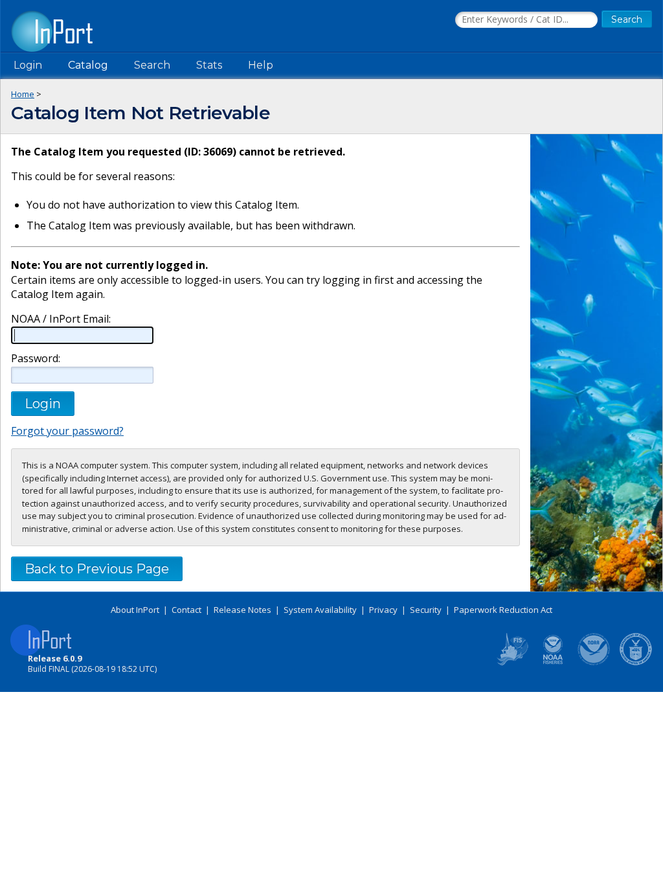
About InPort (135, 609)
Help (260, 65)
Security (426, 609)
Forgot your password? (67, 431)
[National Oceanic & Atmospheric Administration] (594, 663)
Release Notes (242, 609)
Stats (209, 65)
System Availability (320, 609)
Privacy (383, 609)
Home (22, 94)
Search (152, 65)
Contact (186, 609)
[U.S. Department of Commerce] (636, 663)
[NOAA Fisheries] (553, 663)
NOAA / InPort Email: (61, 319)
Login (28, 65)
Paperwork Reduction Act (503, 609)
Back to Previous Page (97, 569)
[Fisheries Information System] (511, 663)
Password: (35, 358)
